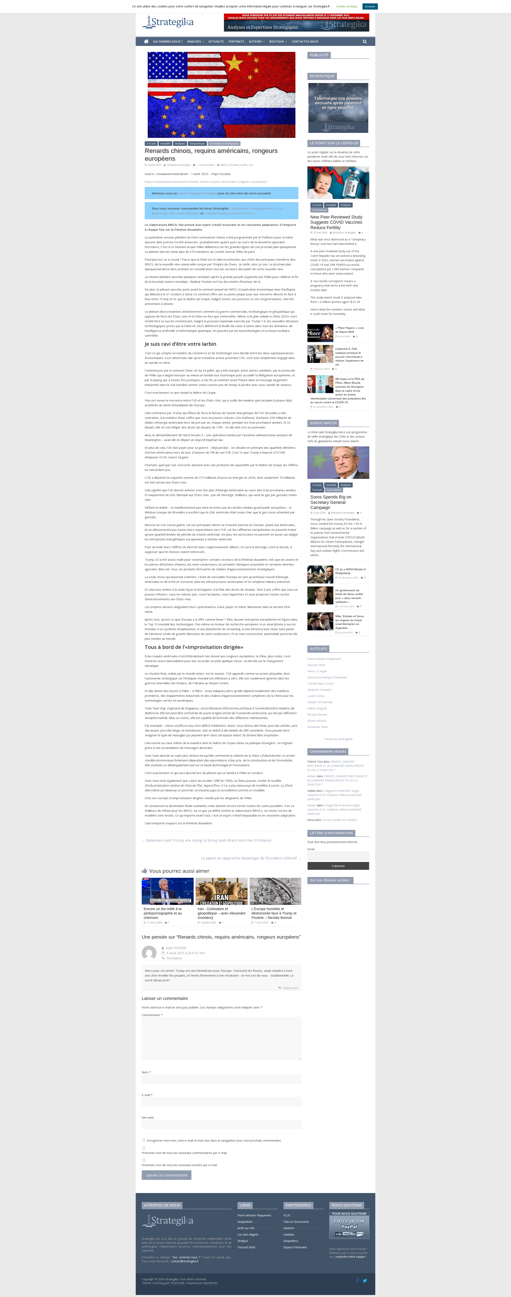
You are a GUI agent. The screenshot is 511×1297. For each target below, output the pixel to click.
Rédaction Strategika (179, 165)
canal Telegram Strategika (197, 193)
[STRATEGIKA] (168, 1214)
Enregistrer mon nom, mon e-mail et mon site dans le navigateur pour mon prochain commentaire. (214, 1140)
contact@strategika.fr (185, 1261)
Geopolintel (245, 1222)
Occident (234, 165)
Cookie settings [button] (347, 6)
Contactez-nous (305, 41)
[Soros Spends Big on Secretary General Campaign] (338, 448)
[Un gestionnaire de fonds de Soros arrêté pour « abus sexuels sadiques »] (320, 588)
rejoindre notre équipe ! (351, 1256)
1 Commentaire (205, 165)
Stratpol (243, 1241)
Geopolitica (290, 1241)
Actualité (216, 41)
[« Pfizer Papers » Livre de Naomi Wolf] (320, 326)
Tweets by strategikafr (338, 739)
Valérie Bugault (317, 708)
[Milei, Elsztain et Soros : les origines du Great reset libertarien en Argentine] (320, 614)
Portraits (236, 41)
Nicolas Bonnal (317, 714)
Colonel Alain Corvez (320, 683)
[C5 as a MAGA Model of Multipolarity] (320, 567)
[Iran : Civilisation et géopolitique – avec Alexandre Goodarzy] (222, 880)
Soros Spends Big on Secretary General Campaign (330, 502)
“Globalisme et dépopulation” (252, 208)
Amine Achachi (316, 721)
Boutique (276, 41)
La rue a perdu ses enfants (339, 820)
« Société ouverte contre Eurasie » (229, 213)
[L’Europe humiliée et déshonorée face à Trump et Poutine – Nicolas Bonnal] (275, 880)
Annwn (311, 776)
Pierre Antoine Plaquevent (324, 659)
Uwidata (288, 1234)
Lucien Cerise (316, 696)
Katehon (288, 1228)
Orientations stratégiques (224, 143)
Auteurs (255, 41)
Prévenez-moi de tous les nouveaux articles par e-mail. (179, 1165)
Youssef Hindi (316, 665)
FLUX (286, 1215)
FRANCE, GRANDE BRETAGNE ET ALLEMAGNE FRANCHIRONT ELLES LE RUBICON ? (336, 766)
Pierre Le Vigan (317, 671)
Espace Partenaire (295, 1247)
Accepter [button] (370, 6)
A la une (151, 143)
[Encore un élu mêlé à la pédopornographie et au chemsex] (168, 880)
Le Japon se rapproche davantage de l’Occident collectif (251, 858)
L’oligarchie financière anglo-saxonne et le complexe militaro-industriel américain (334, 795)
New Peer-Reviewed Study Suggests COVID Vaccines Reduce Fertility (336, 222)
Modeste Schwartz (319, 690)
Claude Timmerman (320, 702)
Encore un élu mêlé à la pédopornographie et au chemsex (163, 913)
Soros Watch (334, 490)
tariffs (243, 165)
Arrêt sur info (246, 1228)
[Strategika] (146, 41)
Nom (146, 1072)
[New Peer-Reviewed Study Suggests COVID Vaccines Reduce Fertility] (338, 168)
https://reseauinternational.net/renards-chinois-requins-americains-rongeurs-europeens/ (206, 182)
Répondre (290, 988)
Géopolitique (197, 143)
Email (310, 849)
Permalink (174, 958)
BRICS (224, 165)
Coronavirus (319, 210)
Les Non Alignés (248, 1234)
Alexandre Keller (317, 727)
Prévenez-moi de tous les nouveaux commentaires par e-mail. (184, 1153)
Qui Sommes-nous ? (167, 41)
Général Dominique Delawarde (327, 677)
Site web (148, 1117)
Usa (251, 165)
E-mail (147, 1095)
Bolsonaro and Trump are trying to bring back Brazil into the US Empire (206, 840)
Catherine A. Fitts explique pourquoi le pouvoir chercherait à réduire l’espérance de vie (349, 356)
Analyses (194, 41)
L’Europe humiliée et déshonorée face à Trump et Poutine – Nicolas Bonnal (274, 913)
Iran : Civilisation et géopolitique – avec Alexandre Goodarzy (222, 913)
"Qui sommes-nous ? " (188, 1257)
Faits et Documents (296, 1222)
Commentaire (152, 1015)
